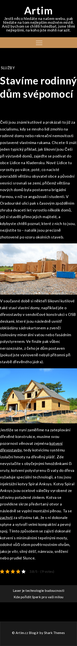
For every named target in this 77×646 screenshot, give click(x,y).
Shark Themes (54, 633)
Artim (38, 10)
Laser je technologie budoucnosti (38, 590)
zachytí (6, 517)
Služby (8, 68)
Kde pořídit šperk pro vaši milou (39, 597)
